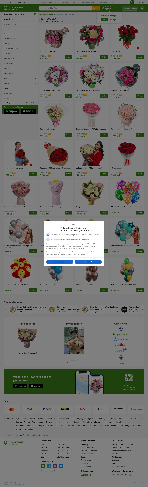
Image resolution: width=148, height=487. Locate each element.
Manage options (60, 262)
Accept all (88, 262)
